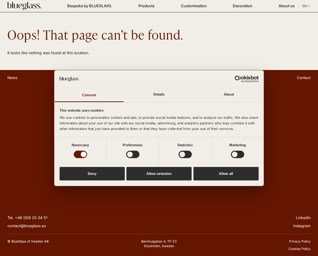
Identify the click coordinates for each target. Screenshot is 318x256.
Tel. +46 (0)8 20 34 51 (27, 217)
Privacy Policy (300, 241)
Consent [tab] (89, 95)
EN (304, 6)
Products (147, 5)
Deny (92, 174)
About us (287, 5)
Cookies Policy (299, 249)
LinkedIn (303, 217)
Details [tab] (159, 94)
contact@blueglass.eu (26, 225)
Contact (304, 77)
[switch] (132, 154)
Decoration (242, 5)
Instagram (302, 225)
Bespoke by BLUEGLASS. (89, 5)
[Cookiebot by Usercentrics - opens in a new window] (238, 79)
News (12, 77)
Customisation (194, 5)
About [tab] (229, 94)
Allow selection (159, 174)
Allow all (226, 174)
